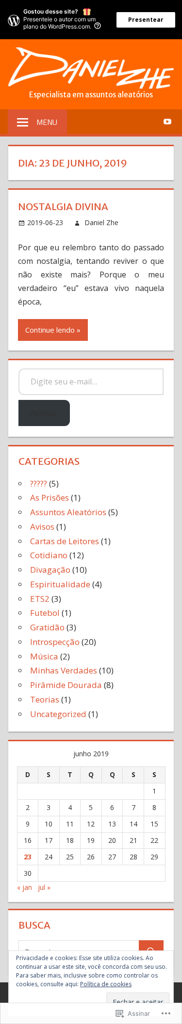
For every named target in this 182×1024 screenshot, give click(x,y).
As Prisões (49, 497)
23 (28, 856)
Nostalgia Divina (63, 206)
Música (44, 656)
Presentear (146, 19)
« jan (24, 887)
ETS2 (40, 598)
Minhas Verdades (63, 670)
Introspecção (55, 641)
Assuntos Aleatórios (68, 512)
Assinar (44, 413)
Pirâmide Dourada (66, 684)
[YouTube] (167, 121)
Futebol (45, 612)
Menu (46, 122)
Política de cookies (106, 984)
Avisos (42, 526)
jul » (44, 887)
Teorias (44, 699)
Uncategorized (58, 713)
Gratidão (47, 627)
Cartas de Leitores (64, 541)
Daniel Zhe (101, 222)
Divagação (50, 569)
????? (38, 483)
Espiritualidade (60, 584)
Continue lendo (50, 330)
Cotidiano (48, 555)
